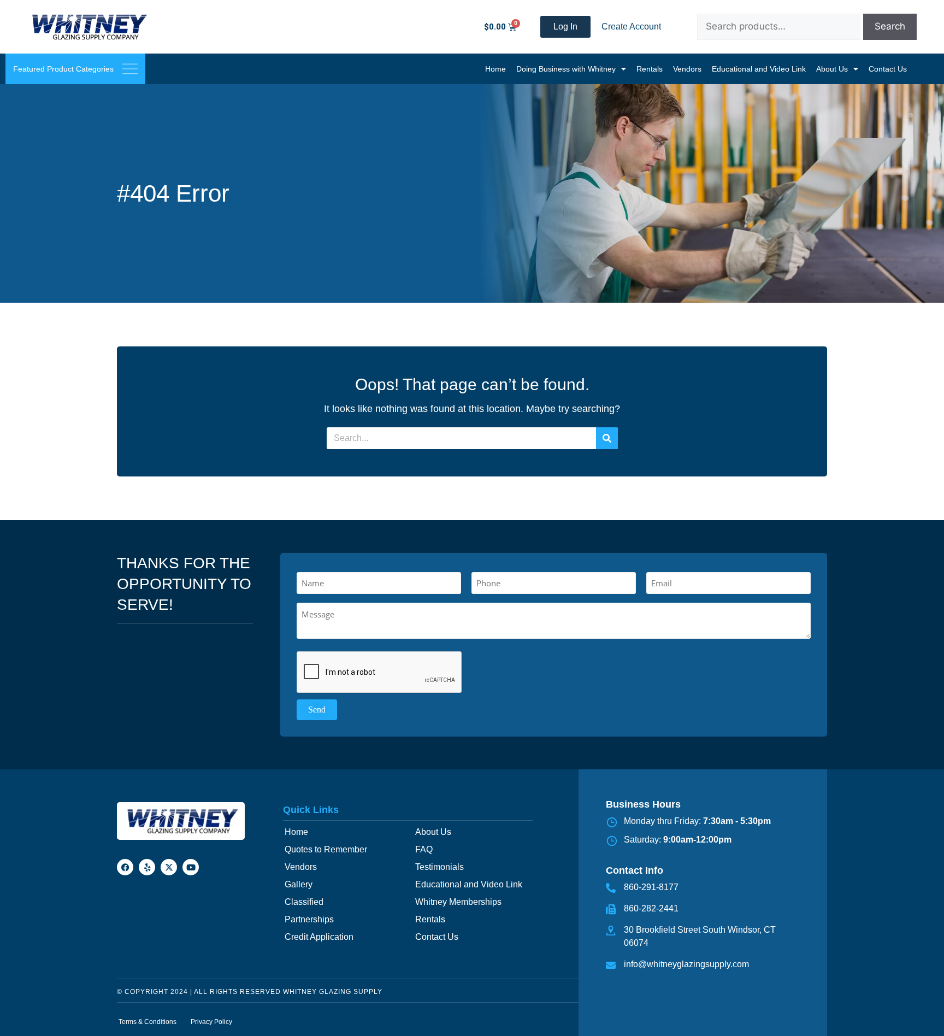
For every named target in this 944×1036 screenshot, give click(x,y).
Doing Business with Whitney (566, 68)
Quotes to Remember (326, 849)
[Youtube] (190, 867)
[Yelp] (147, 867)
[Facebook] (125, 867)
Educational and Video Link (759, 68)
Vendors (687, 68)
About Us (832, 68)
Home (495, 68)
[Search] (607, 438)
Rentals (649, 68)
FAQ (424, 849)
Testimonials (439, 867)
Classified (304, 901)
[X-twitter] (169, 867)
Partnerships (309, 919)
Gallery (298, 884)
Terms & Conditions (147, 1022)
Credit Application (319, 936)
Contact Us (888, 68)
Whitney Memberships (458, 901)
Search (890, 26)
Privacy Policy (211, 1022)
